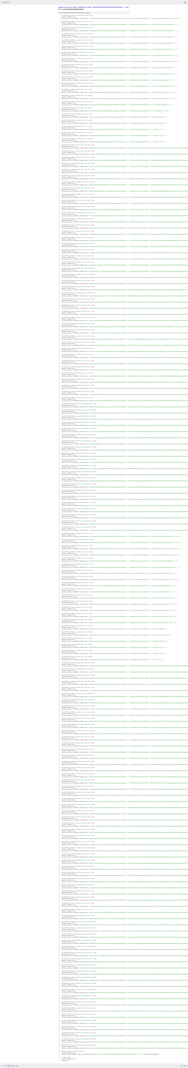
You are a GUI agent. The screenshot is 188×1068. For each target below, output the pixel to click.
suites (60, 9)
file (88, 12)
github (75, 7)
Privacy (13, 1065)
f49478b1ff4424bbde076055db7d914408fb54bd (107, 7)
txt (182, 1065)
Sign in (185, 2)
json (185, 1065)
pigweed (60, 7)
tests (126, 7)
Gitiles (8, 1065)
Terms (17, 1065)
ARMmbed (82, 7)
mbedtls (89, 7)
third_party (68, 7)
